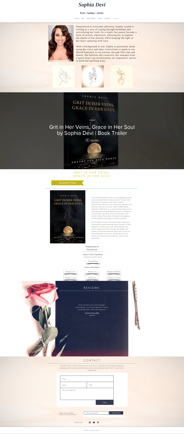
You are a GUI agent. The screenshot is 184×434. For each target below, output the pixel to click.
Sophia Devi (92, 5)
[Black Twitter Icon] (94, 422)
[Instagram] (90, 422)
